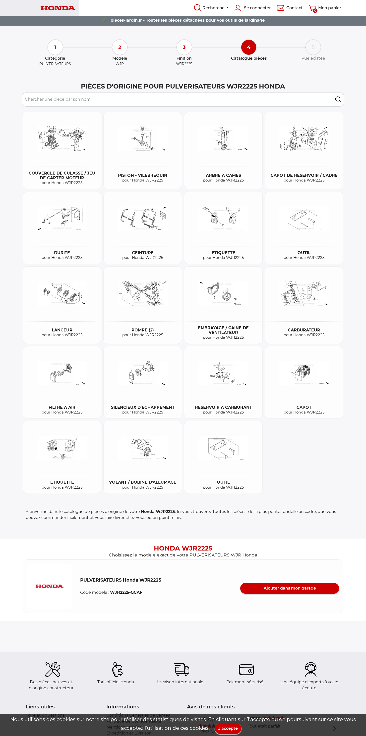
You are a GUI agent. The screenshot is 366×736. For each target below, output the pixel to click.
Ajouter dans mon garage (290, 588)
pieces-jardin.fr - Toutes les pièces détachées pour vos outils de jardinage (188, 20)
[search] (338, 99)
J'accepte (228, 728)
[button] (49, 586)
